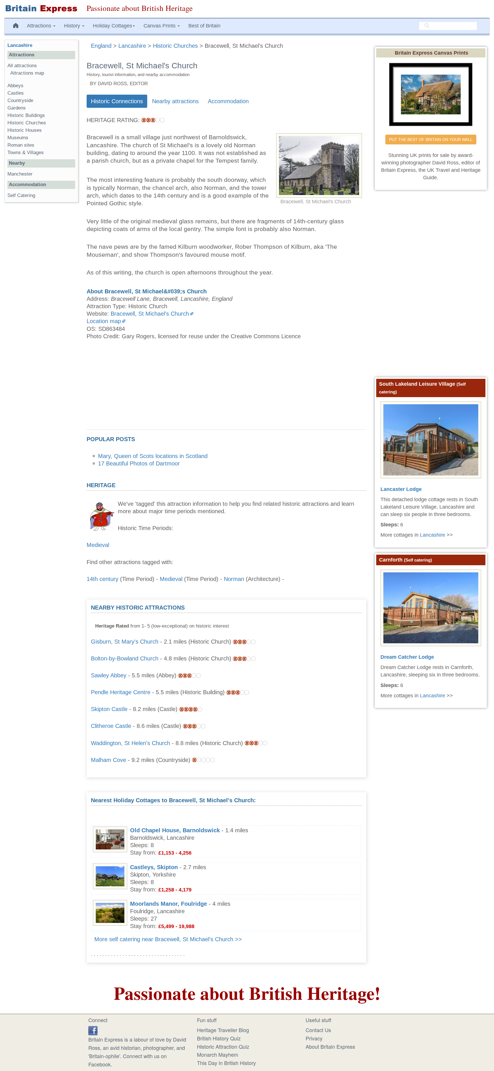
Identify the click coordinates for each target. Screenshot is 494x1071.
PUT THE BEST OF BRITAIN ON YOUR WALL (431, 139)
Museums (17, 137)
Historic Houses (24, 130)
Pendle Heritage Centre (120, 692)
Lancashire (19, 45)
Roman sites (20, 145)
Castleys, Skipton (154, 867)
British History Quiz (219, 1038)
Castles (15, 93)
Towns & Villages (25, 152)
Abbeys (15, 85)
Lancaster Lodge (401, 489)
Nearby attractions (175, 101)
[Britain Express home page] (41, 8)
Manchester (20, 174)
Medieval (98, 545)
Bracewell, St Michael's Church (150, 313)
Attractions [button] (40, 26)
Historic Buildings (26, 115)
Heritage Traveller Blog (223, 1030)
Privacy (314, 1038)
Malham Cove (108, 760)
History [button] (72, 26)
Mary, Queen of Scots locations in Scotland (153, 456)
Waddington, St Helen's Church (130, 743)
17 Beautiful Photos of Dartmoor (139, 463)
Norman (234, 579)
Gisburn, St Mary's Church (124, 641)
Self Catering (21, 195)
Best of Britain (204, 26)
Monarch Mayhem (217, 1054)
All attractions (22, 65)
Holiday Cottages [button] (112, 26)
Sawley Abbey (108, 675)
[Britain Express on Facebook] (92, 1030)
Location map (104, 321)
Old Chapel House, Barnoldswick (175, 830)
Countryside (20, 100)
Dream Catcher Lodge (407, 657)
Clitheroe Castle (111, 726)
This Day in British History (226, 1062)
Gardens (16, 108)
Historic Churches (26, 123)
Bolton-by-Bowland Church (124, 658)
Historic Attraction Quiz (223, 1046)
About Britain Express (330, 1046)
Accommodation (228, 101)
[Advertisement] (226, 389)
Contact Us (318, 1030)
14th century (102, 579)
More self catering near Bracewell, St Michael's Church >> (168, 939)
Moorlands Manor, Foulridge (168, 904)
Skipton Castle (109, 709)
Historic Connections (117, 101)
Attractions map (27, 73)
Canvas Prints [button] (160, 26)
